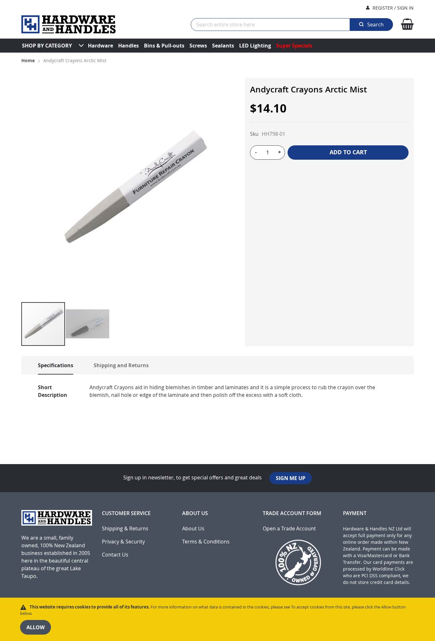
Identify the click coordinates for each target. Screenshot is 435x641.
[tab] (49, 365)
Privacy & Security (123, 541)
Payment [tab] (355, 513)
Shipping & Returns (125, 528)
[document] (217, 619)
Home (28, 60)
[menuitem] (47, 46)
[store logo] (68, 24)
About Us (193, 528)
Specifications (55, 365)
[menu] (217, 46)
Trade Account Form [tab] (292, 513)
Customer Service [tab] (126, 513)
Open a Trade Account (289, 528)
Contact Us (115, 554)
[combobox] (270, 24)
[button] (87, 324)
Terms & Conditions (206, 541)
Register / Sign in (393, 8)
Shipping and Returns (121, 365)
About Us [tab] (195, 513)
